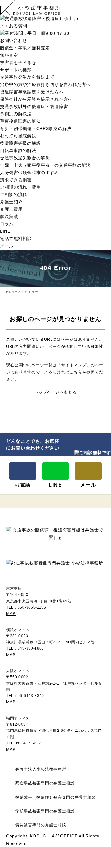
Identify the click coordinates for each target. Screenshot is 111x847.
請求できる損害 (16, 179)
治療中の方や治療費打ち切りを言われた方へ (45, 84)
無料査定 (9, 55)
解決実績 (9, 216)
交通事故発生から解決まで (27, 77)
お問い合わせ (13, 40)
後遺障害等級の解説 (20, 143)
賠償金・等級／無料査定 (25, 47)
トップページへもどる (56, 392)
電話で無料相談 (16, 238)
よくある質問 (13, 25)
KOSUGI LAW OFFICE (54, 835)
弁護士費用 (11, 209)
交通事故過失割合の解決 (25, 157)
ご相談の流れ (13, 194)
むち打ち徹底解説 (18, 135)
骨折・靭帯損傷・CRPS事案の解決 (36, 128)
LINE (5, 231)
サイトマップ (73, 365)
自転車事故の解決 (18, 150)
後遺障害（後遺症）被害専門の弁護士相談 (55, 797)
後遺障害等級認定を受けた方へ (32, 91)
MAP (11, 613)
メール (7, 245)
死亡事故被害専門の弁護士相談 (45, 783)
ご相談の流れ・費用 (20, 187)
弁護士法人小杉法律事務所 (40, 769)
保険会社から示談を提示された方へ (36, 99)
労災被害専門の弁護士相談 (40, 825)
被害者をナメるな (18, 62)
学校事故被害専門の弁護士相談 (45, 811)
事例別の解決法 (16, 113)
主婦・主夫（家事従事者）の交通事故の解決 (45, 165)
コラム (7, 223)
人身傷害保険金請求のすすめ (29, 172)
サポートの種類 (16, 69)
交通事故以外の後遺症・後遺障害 (34, 106)
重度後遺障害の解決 (20, 121)
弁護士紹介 (11, 201)
